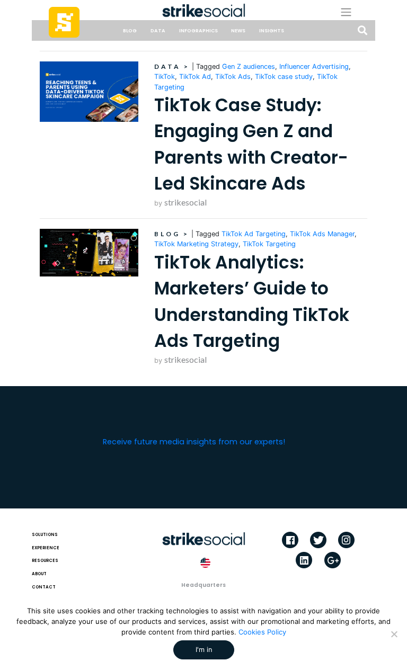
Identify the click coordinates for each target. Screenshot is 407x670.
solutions (45, 535)
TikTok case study (284, 77)
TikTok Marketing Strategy (196, 244)
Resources (45, 561)
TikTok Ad (195, 77)
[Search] (362, 31)
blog (130, 30)
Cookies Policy (262, 632)
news (238, 30)
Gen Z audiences (248, 66)
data (158, 30)
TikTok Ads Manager (322, 234)
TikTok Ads (233, 77)
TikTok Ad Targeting (254, 234)
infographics (198, 30)
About (39, 574)
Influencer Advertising (314, 66)
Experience (45, 548)
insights (271, 30)
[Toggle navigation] (353, 11)
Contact (44, 587)
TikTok (164, 77)
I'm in (204, 650)
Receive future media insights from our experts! (194, 441)
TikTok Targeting (269, 244)
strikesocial (185, 202)
